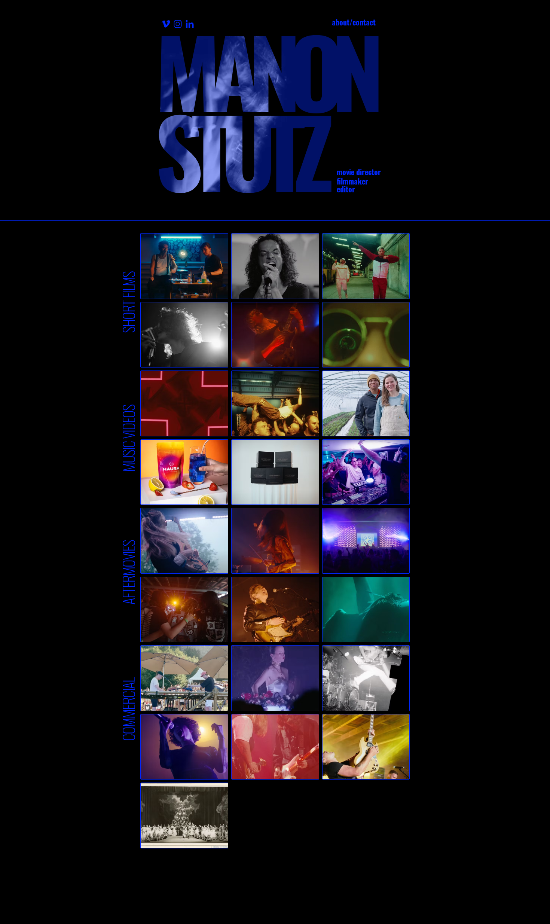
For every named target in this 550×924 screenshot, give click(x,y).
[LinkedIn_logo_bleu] (190, 24)
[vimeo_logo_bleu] (166, 24)
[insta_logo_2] (178, 24)
